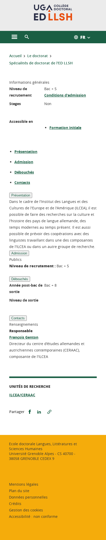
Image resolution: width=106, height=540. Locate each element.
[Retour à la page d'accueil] (53, 12)
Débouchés (24, 172)
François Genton (23, 337)
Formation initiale (65, 127)
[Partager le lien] (49, 411)
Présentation (25, 151)
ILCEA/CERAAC (22, 394)
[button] (27, 37)
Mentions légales (23, 484)
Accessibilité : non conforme (33, 516)
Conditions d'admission (65, 95)
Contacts (22, 182)
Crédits (15, 503)
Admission (23, 161)
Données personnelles (28, 497)
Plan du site (19, 490)
